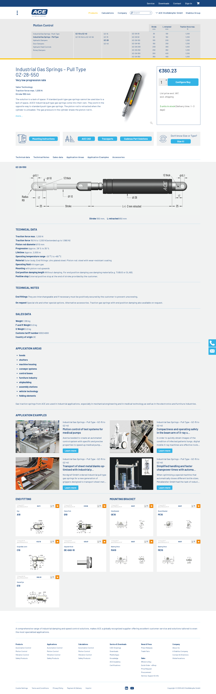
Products (19, 644)
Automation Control (23, 648)
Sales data (58, 157)
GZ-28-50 (135, 37)
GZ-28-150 (136, 43)
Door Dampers (38, 44)
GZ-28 (106, 40)
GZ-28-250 (136, 50)
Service (150, 3)
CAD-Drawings (115, 648)
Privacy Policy (58, 688)
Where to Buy (146, 662)
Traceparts (107, 138)
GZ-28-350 (136, 57)
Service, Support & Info (150, 676)
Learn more (70, 450)
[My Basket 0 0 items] (198, 3)
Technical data (23, 157)
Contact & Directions (180, 655)
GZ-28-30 (135, 34)
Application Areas (75, 157)
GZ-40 (106, 44)
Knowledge (114, 658)
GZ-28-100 (136, 40)
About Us (176, 648)
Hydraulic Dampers (40, 40)
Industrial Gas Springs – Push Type (46, 34)
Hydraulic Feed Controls (42, 47)
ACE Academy (115, 662)
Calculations (83, 644)
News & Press (146, 644)
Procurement (146, 672)
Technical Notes (41, 157)
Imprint (88, 688)
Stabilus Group (193, 12)
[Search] (150, 13)
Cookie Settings (22, 688)
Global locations (178, 658)
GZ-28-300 (136, 53)
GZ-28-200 (136, 47)
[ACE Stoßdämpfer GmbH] (39, 13)
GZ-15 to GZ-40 (81, 34)
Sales (143, 658)
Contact (177, 3)
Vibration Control (22, 655)
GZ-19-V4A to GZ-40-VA (85, 37)
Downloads (163, 3)
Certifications (115, 665)
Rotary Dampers (39, 50)
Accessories (118, 157)
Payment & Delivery (74, 688)
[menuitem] (93, 13)
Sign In (188, 3)
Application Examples (98, 157)
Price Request (146, 669)
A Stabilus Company (180, 651)
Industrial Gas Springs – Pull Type (46, 37)
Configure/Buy (183, 82)
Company (176, 644)
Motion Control (21, 651)
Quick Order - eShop (148, 665)
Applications (52, 644)
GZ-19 (106, 37)
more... (19, 115)
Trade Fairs (145, 651)
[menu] (107, 13)
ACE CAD (86, 138)
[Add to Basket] (57, 506)
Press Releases (146, 648)
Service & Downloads (118, 644)
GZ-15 (106, 34)
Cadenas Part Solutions (136, 138)
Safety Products (22, 658)
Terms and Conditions (40, 688)
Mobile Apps (114, 655)
